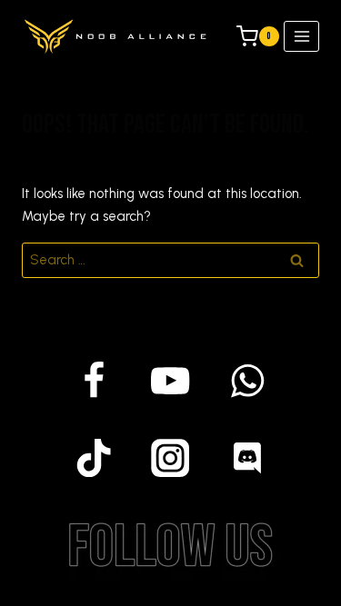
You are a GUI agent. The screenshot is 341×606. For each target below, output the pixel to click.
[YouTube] (170, 381)
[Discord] (247, 457)
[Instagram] (170, 457)
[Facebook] (94, 381)
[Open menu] (301, 36)
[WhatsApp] (247, 381)
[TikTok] (94, 457)
